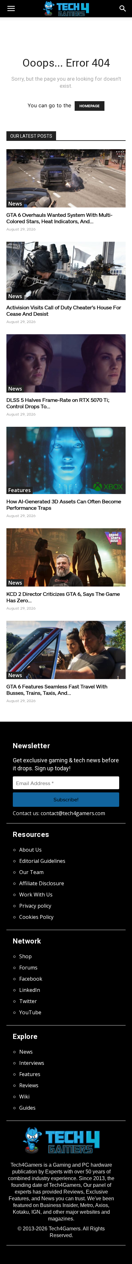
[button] (123, 8)
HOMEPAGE (89, 106)
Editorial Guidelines (42, 860)
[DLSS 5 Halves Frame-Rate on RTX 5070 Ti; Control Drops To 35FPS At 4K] (66, 363)
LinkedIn (29, 989)
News (15, 203)
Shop (25, 956)
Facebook (30, 978)
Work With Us (36, 894)
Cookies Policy (36, 916)
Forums (28, 967)
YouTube (30, 1012)
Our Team (31, 872)
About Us (30, 849)
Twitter (28, 1001)
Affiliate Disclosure (41, 883)
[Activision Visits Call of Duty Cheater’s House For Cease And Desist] (66, 271)
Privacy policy (35, 905)
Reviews (28, 1085)
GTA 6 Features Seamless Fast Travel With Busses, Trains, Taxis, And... (56, 689)
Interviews (31, 1062)
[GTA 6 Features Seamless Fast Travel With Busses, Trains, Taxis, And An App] (66, 650)
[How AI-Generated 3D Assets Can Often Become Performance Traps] (66, 460)
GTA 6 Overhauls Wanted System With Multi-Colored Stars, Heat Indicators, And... (59, 218)
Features (19, 490)
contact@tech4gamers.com (73, 813)
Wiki (24, 1096)
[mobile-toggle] (11, 8)
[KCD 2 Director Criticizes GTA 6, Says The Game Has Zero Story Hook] (66, 557)
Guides (27, 1107)
